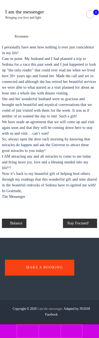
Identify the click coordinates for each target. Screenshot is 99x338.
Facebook (51, 314)
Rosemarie (21, 36)
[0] (90, 14)
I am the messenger (24, 12)
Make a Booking (44, 267)
